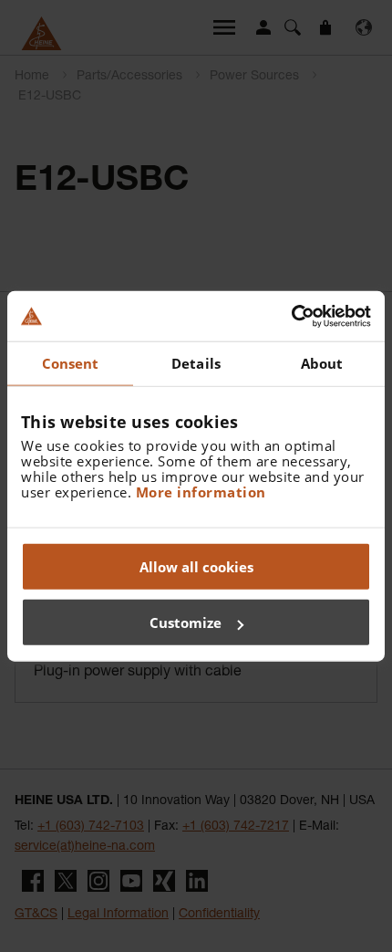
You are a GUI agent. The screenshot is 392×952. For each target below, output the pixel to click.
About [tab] (322, 363)
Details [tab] (196, 363)
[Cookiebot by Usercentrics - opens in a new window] (291, 316)
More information (201, 491)
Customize (186, 622)
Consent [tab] (70, 363)
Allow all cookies (196, 566)
